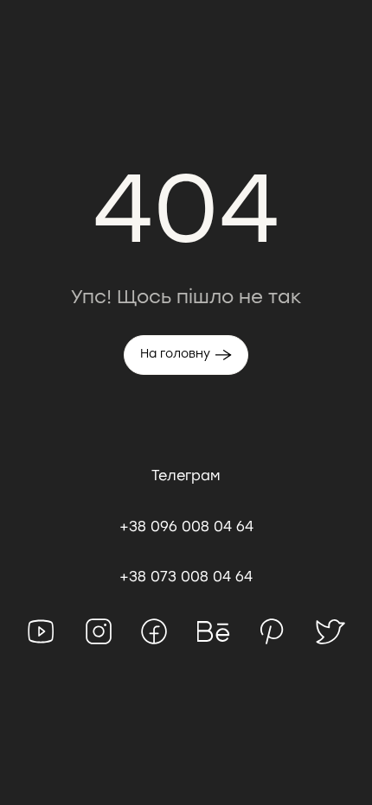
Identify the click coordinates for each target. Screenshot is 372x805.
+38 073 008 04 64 (186, 576)
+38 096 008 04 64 (186, 526)
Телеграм (186, 475)
